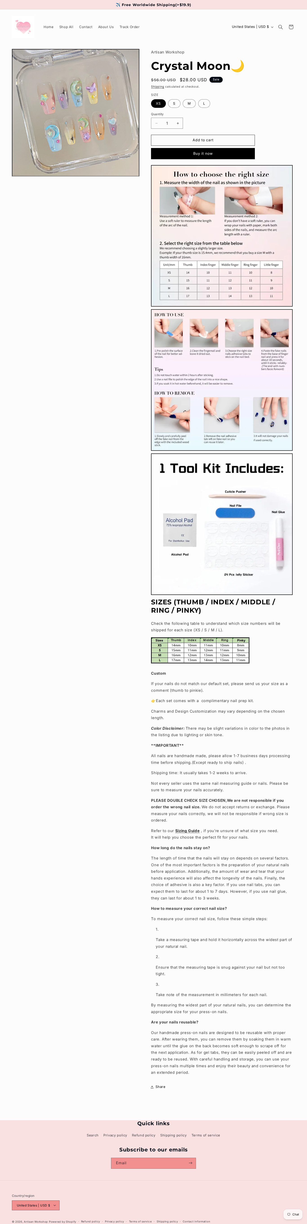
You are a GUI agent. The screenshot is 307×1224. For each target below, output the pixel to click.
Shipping (157, 86)
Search (93, 1135)
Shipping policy (173, 1135)
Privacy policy (115, 1135)
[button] (280, 27)
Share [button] (160, 1087)
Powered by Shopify (62, 1221)
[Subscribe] (190, 1163)
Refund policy (143, 1135)
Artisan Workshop (36, 1221)
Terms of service (205, 1135)
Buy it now (203, 153)
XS (158, 104)
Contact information (196, 1221)
